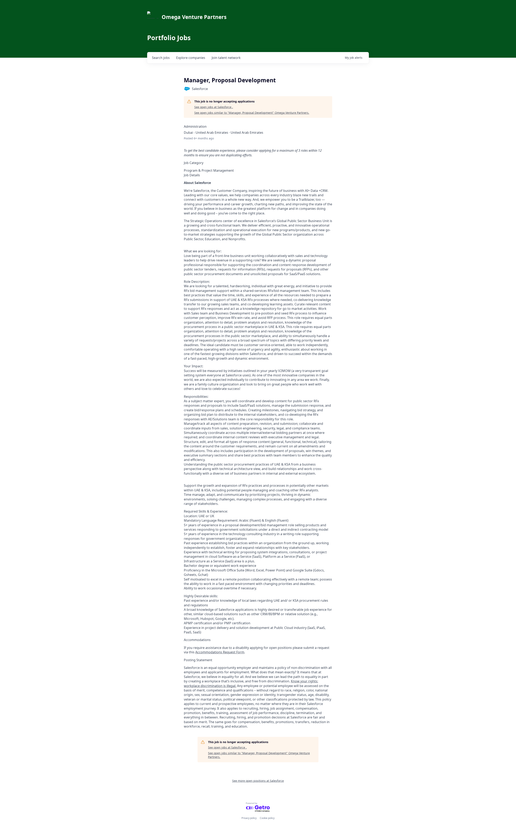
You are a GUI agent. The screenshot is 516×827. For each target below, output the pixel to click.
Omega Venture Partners (194, 17)
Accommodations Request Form (219, 652)
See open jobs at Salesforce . (213, 107)
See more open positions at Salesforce (258, 781)
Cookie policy (267, 818)
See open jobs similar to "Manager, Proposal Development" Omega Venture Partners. (251, 113)
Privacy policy (249, 818)
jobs (161, 57)
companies (190, 57)
